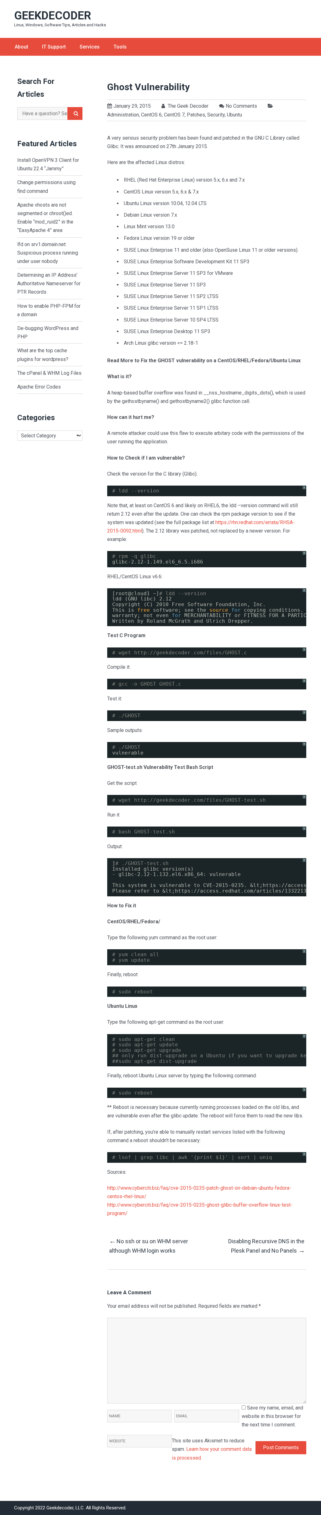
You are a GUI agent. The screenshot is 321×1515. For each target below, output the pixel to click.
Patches (196, 115)
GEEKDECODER (52, 15)
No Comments (241, 106)
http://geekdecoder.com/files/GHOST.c (190, 653)
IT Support (54, 47)
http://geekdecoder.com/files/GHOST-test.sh (200, 800)
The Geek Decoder (187, 106)
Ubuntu (234, 115)
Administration (123, 115)
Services (90, 47)
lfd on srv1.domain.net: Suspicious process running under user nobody (47, 252)
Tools (120, 47)
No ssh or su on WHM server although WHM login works (148, 1245)
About (21, 47)
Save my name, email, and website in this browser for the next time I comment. (272, 1416)
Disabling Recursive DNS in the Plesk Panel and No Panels (266, 1246)
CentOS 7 (174, 115)
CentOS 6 (151, 115)
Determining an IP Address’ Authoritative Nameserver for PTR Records (49, 283)
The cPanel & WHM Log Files (49, 373)
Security (216, 115)
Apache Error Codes (39, 387)
